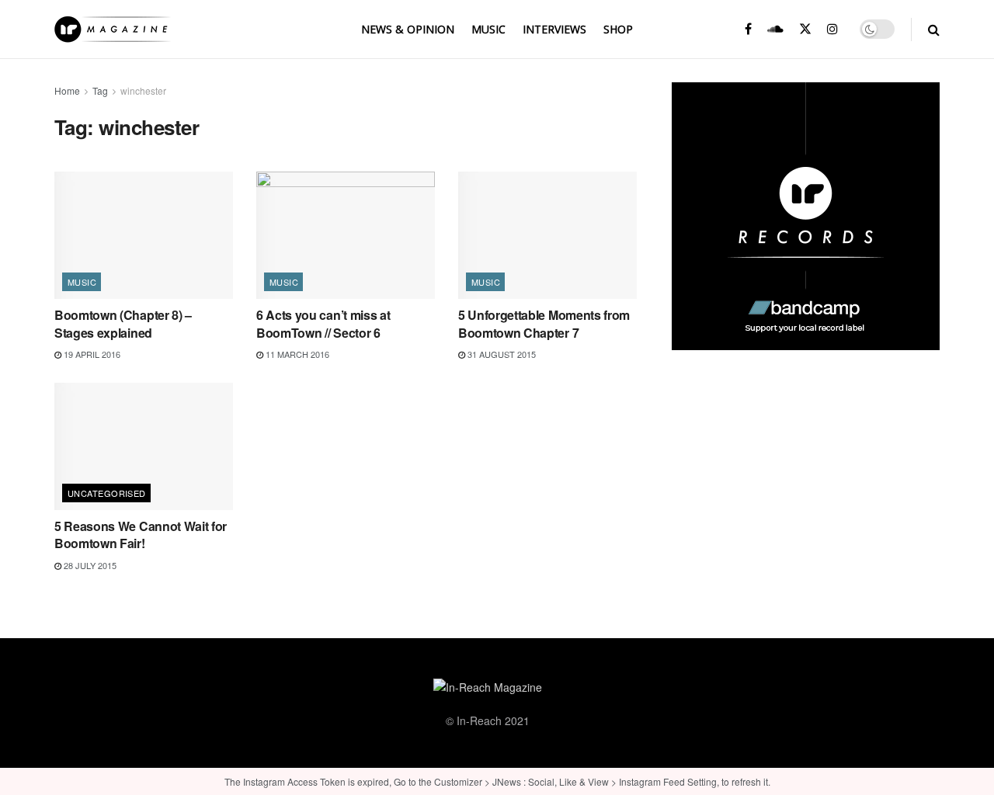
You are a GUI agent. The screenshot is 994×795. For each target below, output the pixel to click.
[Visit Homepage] (112, 29)
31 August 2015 (500, 354)
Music (488, 29)
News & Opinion (407, 29)
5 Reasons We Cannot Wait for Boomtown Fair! (140, 534)
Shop (618, 29)
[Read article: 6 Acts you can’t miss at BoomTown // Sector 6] (345, 235)
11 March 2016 (296, 354)
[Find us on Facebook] (748, 29)
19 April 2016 (90, 354)
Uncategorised (107, 493)
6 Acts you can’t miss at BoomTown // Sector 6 (323, 323)
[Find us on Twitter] (805, 29)
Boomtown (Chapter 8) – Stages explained (123, 323)
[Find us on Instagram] (832, 29)
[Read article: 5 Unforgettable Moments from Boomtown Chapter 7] (547, 235)
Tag (100, 90)
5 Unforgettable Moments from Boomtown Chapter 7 (544, 323)
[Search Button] (934, 29)
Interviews (554, 29)
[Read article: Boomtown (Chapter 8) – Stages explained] (143, 235)
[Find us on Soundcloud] (775, 29)
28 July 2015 (88, 565)
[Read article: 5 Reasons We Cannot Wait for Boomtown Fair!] (143, 446)
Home (67, 90)
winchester (143, 90)
